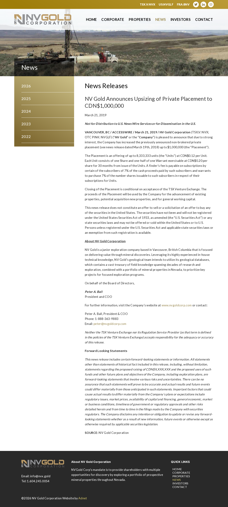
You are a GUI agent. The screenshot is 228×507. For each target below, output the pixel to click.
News (160, 19)
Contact (204, 19)
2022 (26, 136)
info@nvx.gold (40, 476)
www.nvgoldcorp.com (177, 305)
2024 (26, 111)
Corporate (112, 19)
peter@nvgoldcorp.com (110, 324)
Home (91, 19)
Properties (140, 19)
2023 (26, 123)
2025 (26, 98)
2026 (26, 85)
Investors (180, 19)
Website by (74, 498)
